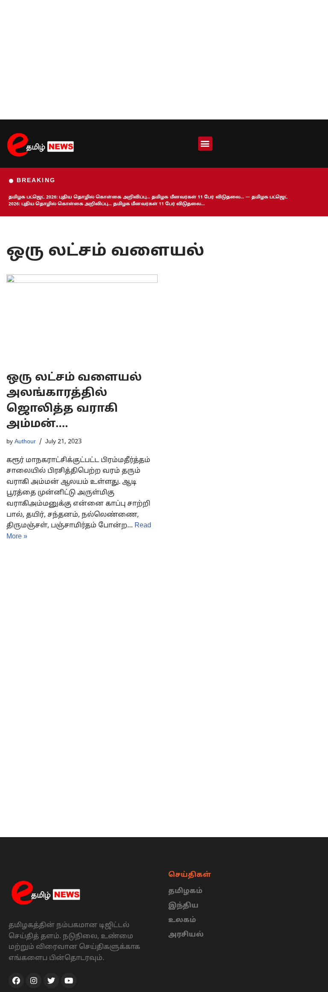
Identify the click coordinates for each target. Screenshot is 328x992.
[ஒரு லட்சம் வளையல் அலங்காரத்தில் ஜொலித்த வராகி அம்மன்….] (82, 318)
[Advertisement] (164, 59)
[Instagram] (33, 980)
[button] (205, 144)
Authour (25, 441)
